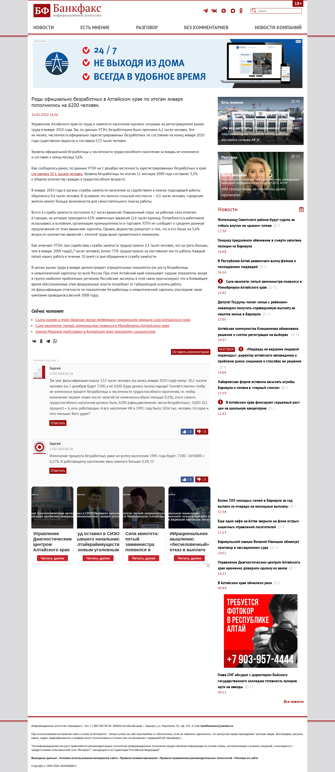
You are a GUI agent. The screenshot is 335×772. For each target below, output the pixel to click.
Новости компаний (278, 27)
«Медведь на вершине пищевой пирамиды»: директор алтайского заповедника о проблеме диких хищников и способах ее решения (259, 355)
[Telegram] (206, 10)
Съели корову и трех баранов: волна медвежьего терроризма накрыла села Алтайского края (112, 319)
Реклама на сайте (246, 758)
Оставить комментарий (190, 351)
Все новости (294, 701)
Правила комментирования (138, 758)
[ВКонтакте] (215, 10)
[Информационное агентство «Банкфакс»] (74, 10)
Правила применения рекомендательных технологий (196, 758)
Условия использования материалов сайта (88, 758)
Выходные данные (44, 758)
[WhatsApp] (55, 341)
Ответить (58, 423)
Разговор (147, 27)
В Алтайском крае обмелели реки (245, 582)
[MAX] (233, 10)
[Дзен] (224, 10)
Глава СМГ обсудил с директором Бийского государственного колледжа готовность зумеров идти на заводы (257, 680)
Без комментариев (206, 27)
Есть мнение (95, 27)
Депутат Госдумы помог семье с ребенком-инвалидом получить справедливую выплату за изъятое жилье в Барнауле (256, 308)
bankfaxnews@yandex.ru (217, 725)
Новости (43, 27)
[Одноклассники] (241, 10)
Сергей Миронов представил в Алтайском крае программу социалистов (95, 331)
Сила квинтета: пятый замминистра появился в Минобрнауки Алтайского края (102, 325)
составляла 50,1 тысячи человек (57, 173)
